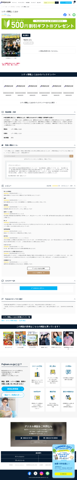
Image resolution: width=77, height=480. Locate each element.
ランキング (33, 2)
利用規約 (11, 464)
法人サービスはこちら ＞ (8, 399)
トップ (3, 6)
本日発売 (27, 2)
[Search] (57, 3)
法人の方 (39, 2)
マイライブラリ (21, 2)
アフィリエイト (19, 456)
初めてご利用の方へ (13, 395)
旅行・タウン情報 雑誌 (10, 6)
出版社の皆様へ (48, 464)
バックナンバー (28, 43)
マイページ (14, 2)
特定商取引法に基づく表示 (31, 464)
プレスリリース (19, 460)
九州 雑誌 (18, 6)
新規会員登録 (12, 389)
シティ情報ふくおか (6, 14)
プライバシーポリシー (19, 464)
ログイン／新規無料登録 (66, 2)
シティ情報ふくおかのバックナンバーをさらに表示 (37, 102)
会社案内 (41, 464)
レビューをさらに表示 (39, 268)
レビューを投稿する (37, 272)
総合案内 (38, 453)
